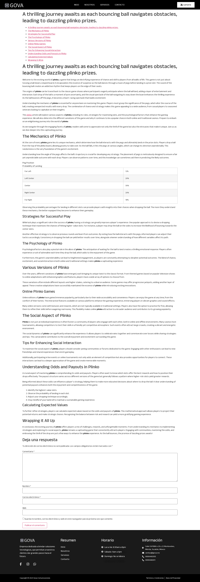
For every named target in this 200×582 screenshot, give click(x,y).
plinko (29, 115)
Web (24, 508)
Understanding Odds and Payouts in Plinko (47, 53)
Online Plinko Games (37, 44)
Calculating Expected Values (40, 57)
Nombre (26, 486)
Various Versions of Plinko (39, 40)
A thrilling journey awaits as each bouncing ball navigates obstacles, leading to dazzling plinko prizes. (73, 27)
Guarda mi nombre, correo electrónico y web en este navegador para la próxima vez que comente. (69, 519)
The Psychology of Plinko (39, 37)
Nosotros (89, 5)
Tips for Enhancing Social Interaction (44, 50)
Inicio (76, 5)
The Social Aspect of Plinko (40, 47)
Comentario (28, 451)
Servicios (104, 5)
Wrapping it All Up (35, 60)
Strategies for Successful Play (41, 34)
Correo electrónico (31, 497)
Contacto (119, 5)
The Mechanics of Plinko (38, 31)
